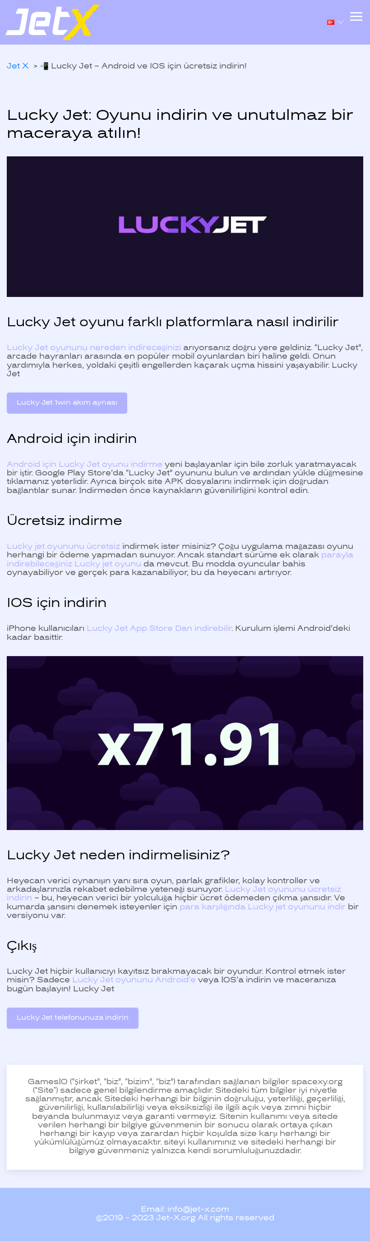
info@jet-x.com (198, 1210)
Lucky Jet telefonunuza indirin (73, 1018)
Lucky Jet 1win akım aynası (67, 403)
